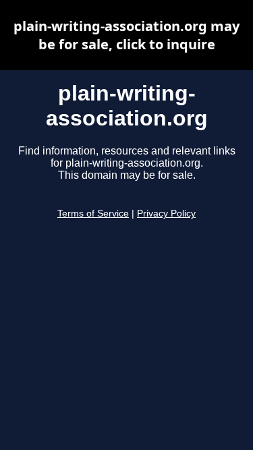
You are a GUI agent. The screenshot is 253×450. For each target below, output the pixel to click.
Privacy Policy (166, 213)
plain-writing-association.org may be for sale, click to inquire (126, 35)
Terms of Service (93, 213)
